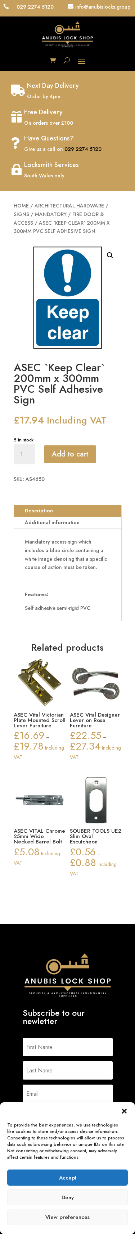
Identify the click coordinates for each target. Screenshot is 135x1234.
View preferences (67, 1217)
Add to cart (70, 454)
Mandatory (51, 214)
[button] (124, 1111)
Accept (67, 1178)
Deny (68, 1197)
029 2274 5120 (83, 149)
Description (39, 510)
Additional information (52, 522)
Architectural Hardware (69, 205)
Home (21, 205)
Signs (21, 214)
